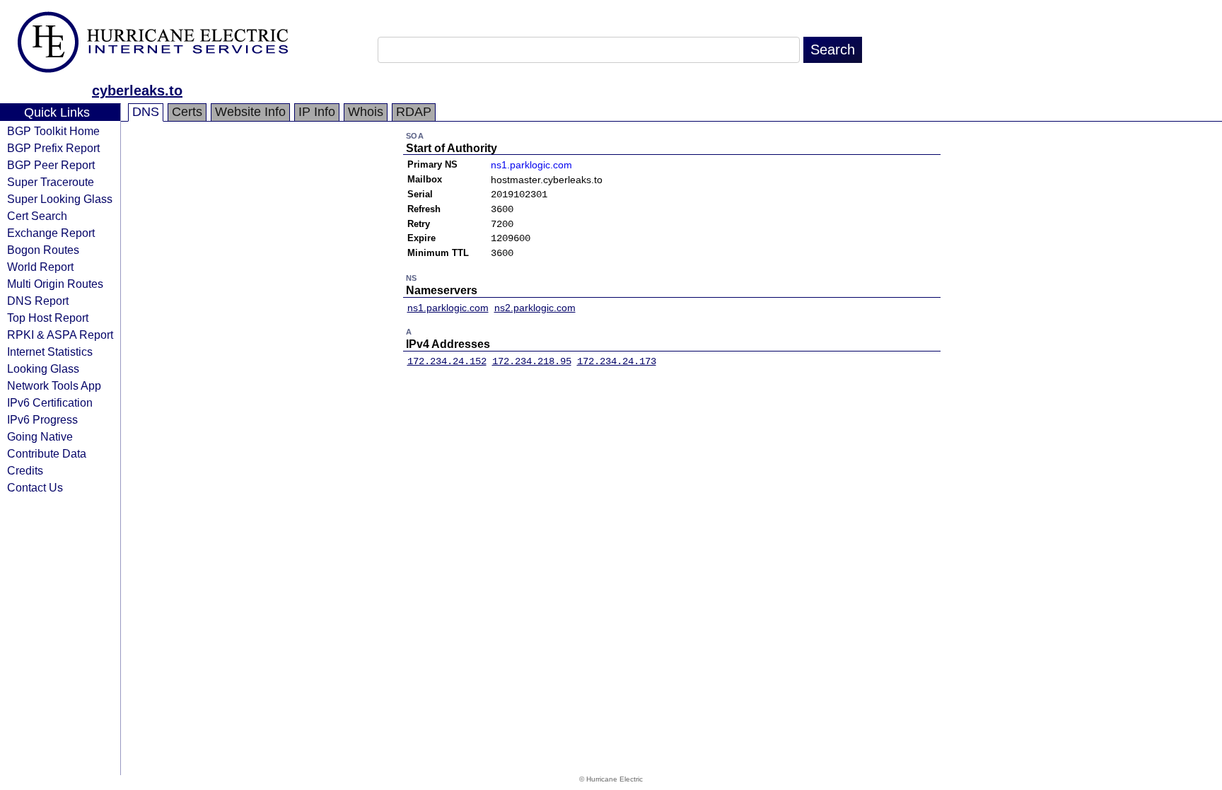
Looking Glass (43, 368)
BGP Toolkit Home (53, 130)
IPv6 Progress (42, 419)
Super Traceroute (50, 181)
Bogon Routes (43, 249)
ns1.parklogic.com (531, 164)
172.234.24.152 (447, 361)
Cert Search (37, 215)
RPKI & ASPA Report (60, 334)
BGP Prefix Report (53, 147)
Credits (25, 470)
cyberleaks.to (137, 90)
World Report (40, 266)
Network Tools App (54, 385)
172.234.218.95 (531, 361)
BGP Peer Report (51, 164)
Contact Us (35, 487)
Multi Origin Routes (55, 283)
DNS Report (38, 300)
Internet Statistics (50, 351)
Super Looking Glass (59, 198)
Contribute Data (46, 453)
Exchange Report (51, 232)
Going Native (40, 436)
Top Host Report (47, 317)
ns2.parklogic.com (535, 307)
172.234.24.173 (616, 361)
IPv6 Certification (50, 402)
